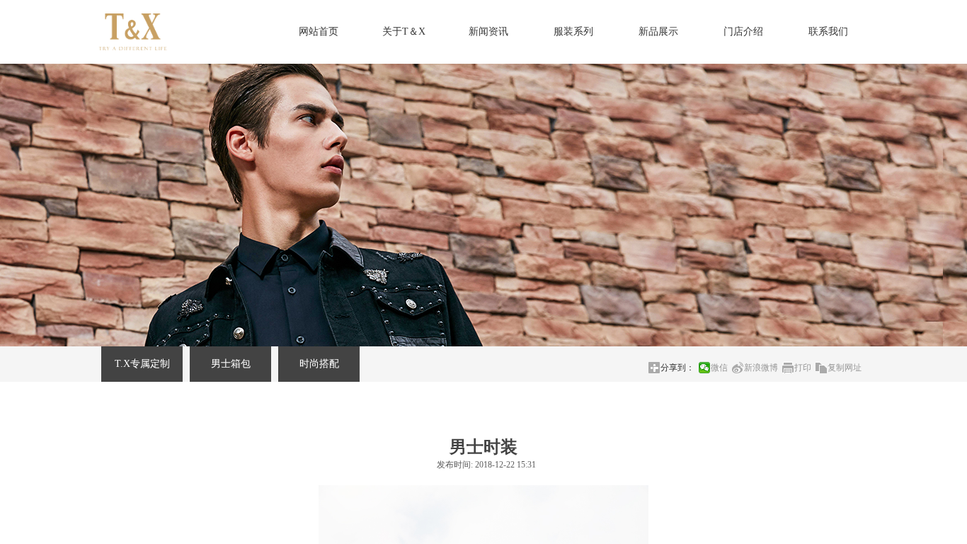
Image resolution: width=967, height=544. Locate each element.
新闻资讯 (488, 31)
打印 (802, 368)
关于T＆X (403, 31)
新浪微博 (761, 368)
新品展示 (658, 31)
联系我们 (828, 31)
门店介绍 (743, 31)
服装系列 (573, 31)
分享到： (677, 368)
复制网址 (845, 368)
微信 (719, 368)
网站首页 (318, 31)
